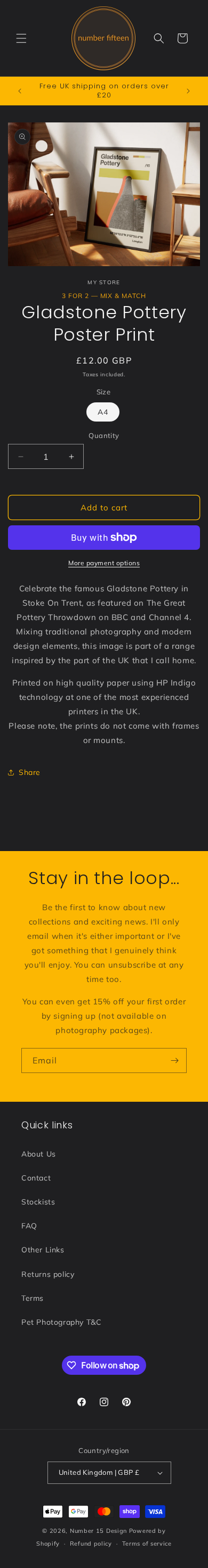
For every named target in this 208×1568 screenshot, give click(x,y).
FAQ (29, 1226)
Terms (32, 1298)
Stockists (38, 1202)
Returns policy (47, 1274)
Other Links (43, 1250)
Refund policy (91, 1543)
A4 (103, 412)
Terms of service (147, 1543)
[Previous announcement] (19, 91)
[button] (21, 38)
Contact (36, 1178)
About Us (38, 1154)
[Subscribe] (174, 1060)
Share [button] (30, 772)
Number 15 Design (98, 1530)
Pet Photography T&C (61, 1322)
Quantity (104, 435)
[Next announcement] (188, 91)
